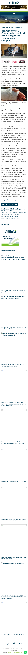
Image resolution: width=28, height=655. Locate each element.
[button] (14, 13)
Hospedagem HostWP (19, 652)
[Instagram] (7, 643)
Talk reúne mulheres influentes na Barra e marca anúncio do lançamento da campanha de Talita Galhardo (13, 596)
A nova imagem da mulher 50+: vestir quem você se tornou (13, 635)
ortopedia (16, 214)
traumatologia (14, 218)
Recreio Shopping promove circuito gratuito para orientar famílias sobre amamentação (13, 291)
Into (11, 214)
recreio (12, 216)
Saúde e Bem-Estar (15, 27)
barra (6, 213)
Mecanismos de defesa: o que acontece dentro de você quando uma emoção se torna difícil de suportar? (13, 404)
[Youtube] (20, 643)
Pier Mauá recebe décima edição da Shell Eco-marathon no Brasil (13, 328)
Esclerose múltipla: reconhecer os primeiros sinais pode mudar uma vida (13, 482)
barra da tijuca (13, 213)
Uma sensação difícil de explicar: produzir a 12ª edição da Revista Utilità (13, 365)
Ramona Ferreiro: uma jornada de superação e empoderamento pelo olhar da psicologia (13, 520)
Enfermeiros (5, 214)
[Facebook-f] (14, 643)
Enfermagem (22, 213)
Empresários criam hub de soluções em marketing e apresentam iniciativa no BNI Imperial (12, 443)
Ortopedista (5, 216)
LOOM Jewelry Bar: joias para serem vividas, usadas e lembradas (13, 557)
